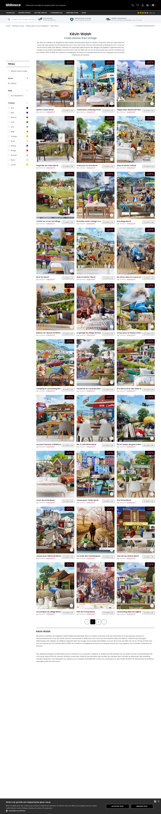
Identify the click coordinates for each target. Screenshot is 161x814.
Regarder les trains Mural (47, 165)
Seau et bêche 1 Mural (86, 277)
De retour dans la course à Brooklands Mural (136, 277)
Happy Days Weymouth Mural (129, 110)
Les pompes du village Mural (48, 612)
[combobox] (155, 801)
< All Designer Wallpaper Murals (144, 26)
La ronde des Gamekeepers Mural (91, 556)
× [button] (158, 801)
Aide (84, 13)
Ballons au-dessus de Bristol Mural (51, 333)
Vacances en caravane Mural (89, 388)
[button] (54, 810)
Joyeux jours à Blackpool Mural (90, 110)
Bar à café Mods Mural (86, 444)
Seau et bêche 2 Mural (126, 165)
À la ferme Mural (124, 500)
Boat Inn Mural (42, 277)
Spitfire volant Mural (45, 110)
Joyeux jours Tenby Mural (87, 500)
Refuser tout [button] (142, 806)
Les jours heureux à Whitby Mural (50, 444)
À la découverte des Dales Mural (131, 388)
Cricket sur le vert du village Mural (51, 221)
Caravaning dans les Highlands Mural (133, 612)
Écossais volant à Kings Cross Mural (92, 221)
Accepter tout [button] (117, 806)
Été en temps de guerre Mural (129, 444)
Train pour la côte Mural (87, 165)
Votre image (40, 13)
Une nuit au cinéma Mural (128, 556)
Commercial (56, 13)
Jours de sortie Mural (45, 500)
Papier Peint (24, 13)
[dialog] (80, 806)
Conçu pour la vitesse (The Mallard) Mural (135, 333)
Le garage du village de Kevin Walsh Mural (95, 333)
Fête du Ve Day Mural (86, 612)
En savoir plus (47, 808)
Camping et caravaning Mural (49, 388)
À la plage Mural (124, 221)
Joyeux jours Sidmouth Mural (48, 556)
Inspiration (72, 13)
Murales (10, 13)
